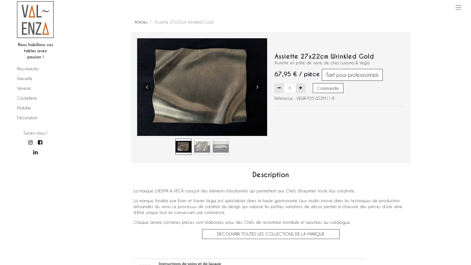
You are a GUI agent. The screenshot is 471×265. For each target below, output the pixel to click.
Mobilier (24, 108)
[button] (147, 87)
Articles (141, 22)
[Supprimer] (279, 88)
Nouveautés (28, 68)
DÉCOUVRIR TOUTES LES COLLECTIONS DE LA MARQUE (271, 233)
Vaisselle (24, 78)
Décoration (27, 117)
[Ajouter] (300, 88)
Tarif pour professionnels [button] (352, 75)
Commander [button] (328, 88)
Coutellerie (27, 98)
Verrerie (24, 88)
